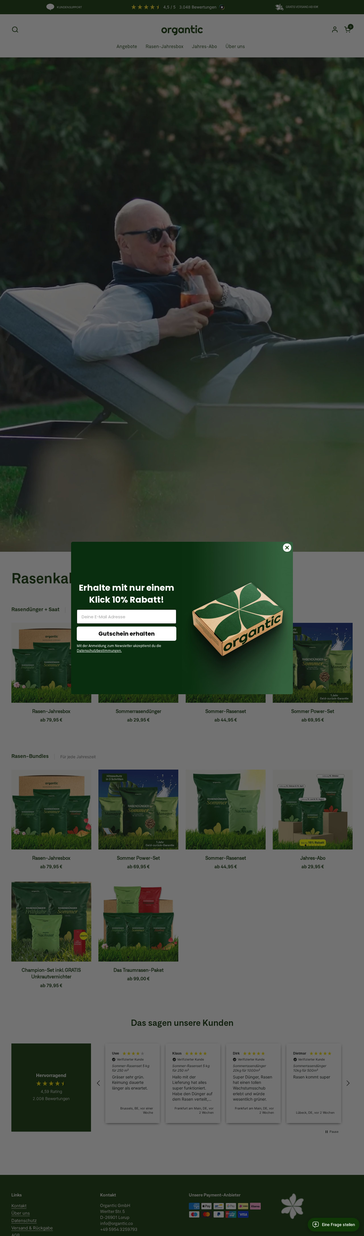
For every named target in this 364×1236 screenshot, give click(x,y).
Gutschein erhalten (126, 634)
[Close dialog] (287, 547)
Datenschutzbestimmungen (99, 651)
